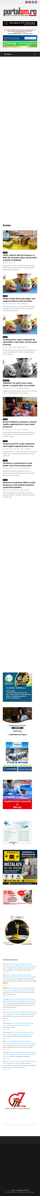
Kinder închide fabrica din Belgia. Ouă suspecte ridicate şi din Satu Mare (19, 299)
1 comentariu (24, 304)
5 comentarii (25, 388)
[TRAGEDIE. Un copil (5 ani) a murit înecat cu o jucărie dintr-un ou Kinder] (20, 368)
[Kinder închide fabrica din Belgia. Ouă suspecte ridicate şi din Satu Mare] (20, 283)
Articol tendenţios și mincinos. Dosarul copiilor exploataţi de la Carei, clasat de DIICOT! (19, 424)
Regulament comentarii (23, 1190)
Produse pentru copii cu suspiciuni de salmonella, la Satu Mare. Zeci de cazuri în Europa (20, 342)
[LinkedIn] (33, 2)
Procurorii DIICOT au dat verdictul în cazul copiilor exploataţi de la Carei (19, 445)
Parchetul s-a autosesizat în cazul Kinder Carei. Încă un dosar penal (17, 464)
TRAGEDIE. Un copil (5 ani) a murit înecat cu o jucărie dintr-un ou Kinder (19, 384)
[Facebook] (26, 2)
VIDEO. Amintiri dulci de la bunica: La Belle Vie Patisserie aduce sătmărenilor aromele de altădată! (20, 257)
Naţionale (6, 380)
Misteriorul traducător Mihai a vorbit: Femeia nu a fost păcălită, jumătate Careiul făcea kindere (19, 485)
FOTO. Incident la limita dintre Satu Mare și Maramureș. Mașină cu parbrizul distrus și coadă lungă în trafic (19, 966)
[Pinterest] (29, 2)
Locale (5, 252)
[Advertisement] (20, 140)
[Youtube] (36, 2)
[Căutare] (34, 54)
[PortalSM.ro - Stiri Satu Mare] (20, 15)
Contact (13, 1190)
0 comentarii (23, 347)
